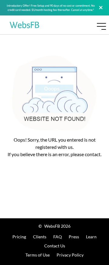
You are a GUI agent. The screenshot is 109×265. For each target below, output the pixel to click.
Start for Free (89, 41)
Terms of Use (37, 254)
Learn (91, 236)
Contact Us (54, 245)
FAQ (57, 236)
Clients (39, 236)
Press (74, 236)
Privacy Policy (70, 254)
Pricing (19, 236)
